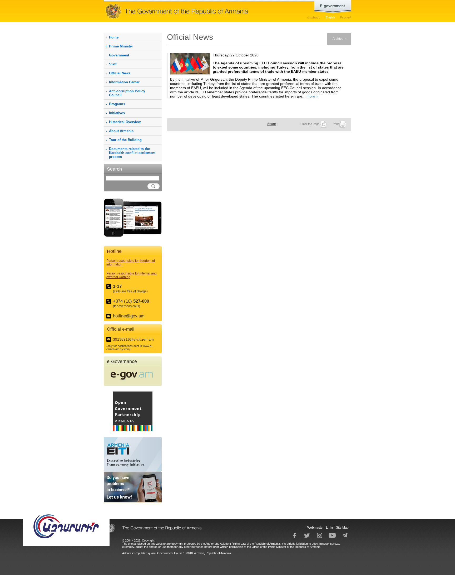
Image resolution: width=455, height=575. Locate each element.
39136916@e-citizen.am (133, 339)
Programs (117, 104)
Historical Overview (125, 122)
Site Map (342, 527)
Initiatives (117, 113)
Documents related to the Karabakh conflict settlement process (132, 153)
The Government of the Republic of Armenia (193, 11)
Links (330, 527)
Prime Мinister (121, 46)
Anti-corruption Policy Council (127, 93)
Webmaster (315, 527)
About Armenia (121, 131)
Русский (345, 17)
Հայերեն (313, 17)
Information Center (124, 82)
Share (271, 124)
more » (312, 96)
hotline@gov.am (129, 315)
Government (119, 55)
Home (113, 37)
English (330, 17)
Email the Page (310, 123)
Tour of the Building (125, 140)
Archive (338, 39)
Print (336, 123)
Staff (112, 64)
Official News (119, 73)
